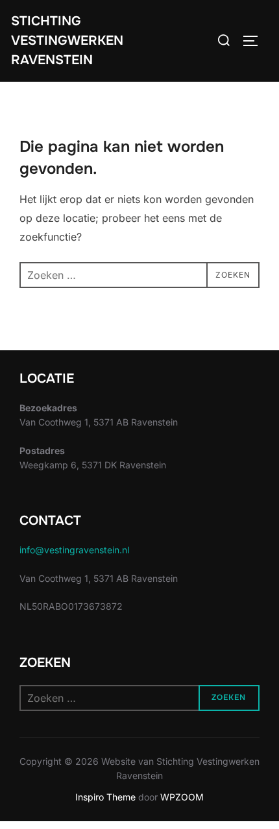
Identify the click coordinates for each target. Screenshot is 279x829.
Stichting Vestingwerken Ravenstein (67, 40)
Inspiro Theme (105, 796)
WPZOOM (182, 796)
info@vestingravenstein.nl (74, 549)
